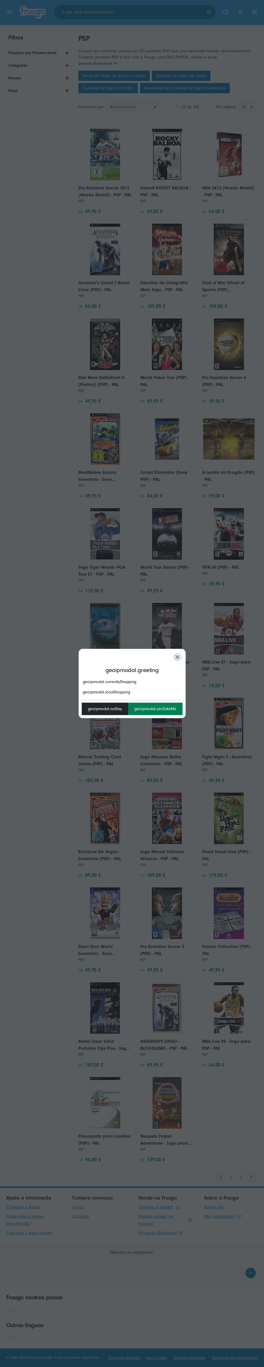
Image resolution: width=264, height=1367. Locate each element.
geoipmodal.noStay (105, 709)
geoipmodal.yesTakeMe (155, 709)
